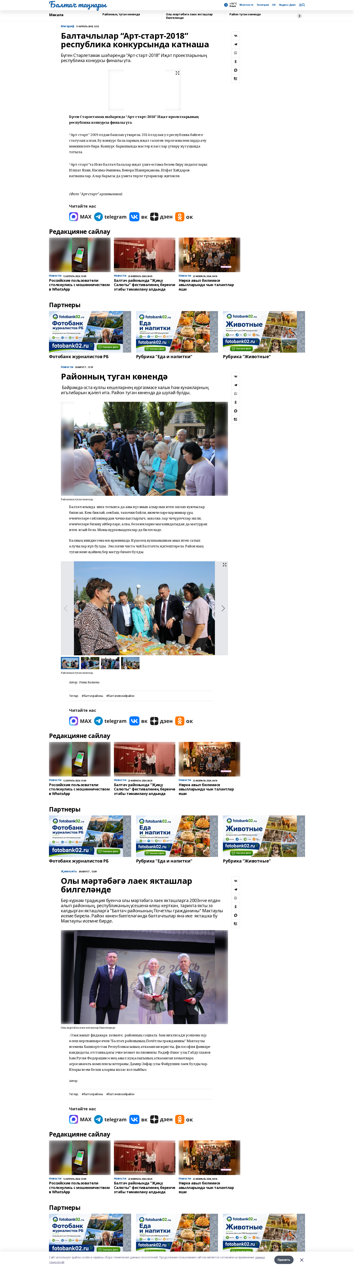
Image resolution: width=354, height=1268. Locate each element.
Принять (284, 1260)
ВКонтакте (246, 5)
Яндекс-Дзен (287, 5)
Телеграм (263, 5)
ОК (274, 5)
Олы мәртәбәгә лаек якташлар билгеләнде (189, 16)
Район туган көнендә (245, 14)
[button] (223, 608)
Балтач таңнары (77, 4)
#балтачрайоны (92, 696)
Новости (67, 367)
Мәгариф (67, 26)
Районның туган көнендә (121, 14)
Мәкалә (56, 15)
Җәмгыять (69, 871)
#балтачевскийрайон (120, 696)
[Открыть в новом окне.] (80, 216)
